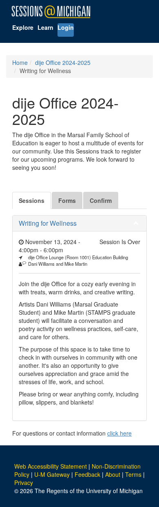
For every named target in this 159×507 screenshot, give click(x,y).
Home (20, 62)
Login (65, 27)
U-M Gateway (52, 474)
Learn (45, 27)
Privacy (23, 482)
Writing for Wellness (48, 223)
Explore (22, 27)
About (112, 474)
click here (119, 433)
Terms (133, 474)
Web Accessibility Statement (50, 466)
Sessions (31, 200)
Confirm (101, 200)
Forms (67, 200)
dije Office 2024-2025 (63, 62)
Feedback (87, 474)
